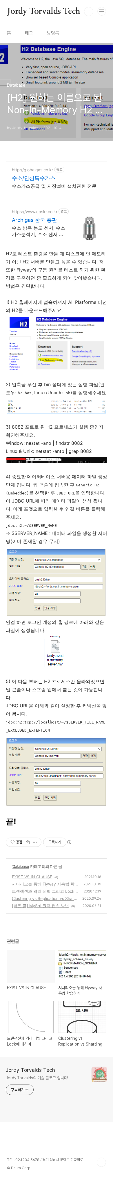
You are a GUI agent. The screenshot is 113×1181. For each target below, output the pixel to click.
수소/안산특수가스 (33, 178)
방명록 (53, 33)
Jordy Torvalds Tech (43, 12)
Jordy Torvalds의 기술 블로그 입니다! (37, 1078)
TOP (101, 1162)
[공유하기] (27, 842)
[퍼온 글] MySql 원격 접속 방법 (40, 905)
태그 (29, 33)
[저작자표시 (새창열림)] (69, 842)
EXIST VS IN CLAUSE (32, 876)
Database (20, 866)
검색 (88, 11)
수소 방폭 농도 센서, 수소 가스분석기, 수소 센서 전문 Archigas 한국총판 (38, 231)
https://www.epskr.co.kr (34, 211)
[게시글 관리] (35, 842)
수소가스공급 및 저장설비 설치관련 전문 (54, 186)
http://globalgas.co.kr (32, 169)
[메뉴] (101, 11)
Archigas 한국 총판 (34, 220)
